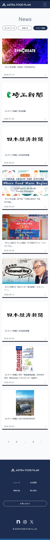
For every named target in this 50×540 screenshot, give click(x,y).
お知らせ (25, 28)
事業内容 (16, 490)
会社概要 (33, 482)
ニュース (16, 482)
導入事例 (33, 490)
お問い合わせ (25, 503)
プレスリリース (9, 28)
